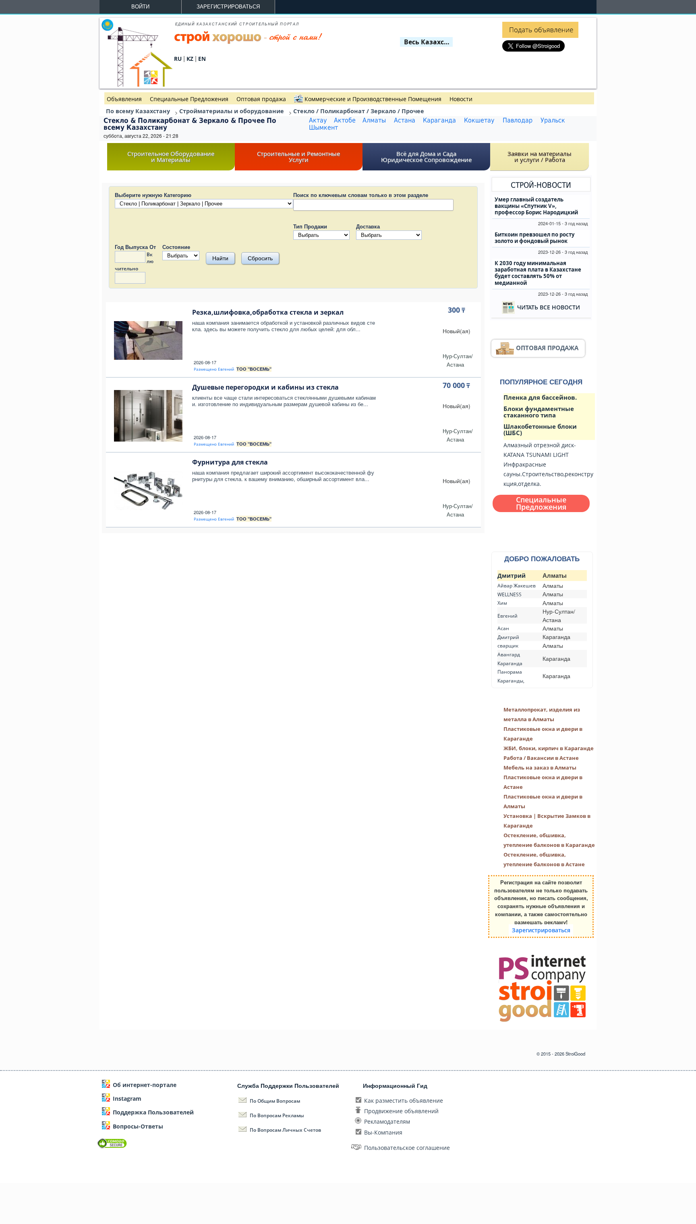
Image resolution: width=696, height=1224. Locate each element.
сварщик (507, 645)
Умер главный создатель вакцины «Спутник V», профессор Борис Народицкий (536, 206)
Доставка (368, 226)
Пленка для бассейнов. (540, 397)
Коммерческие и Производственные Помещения (372, 99)
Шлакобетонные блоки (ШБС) (540, 429)
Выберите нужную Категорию (153, 195)
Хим (502, 603)
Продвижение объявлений (401, 1111)
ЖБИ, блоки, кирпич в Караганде (548, 748)
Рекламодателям (387, 1121)
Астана (404, 120)
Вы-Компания (383, 1132)
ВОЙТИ (140, 7)
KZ (189, 58)
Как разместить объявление (403, 1100)
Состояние (176, 247)
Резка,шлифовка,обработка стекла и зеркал (268, 312)
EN (202, 58)
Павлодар (517, 120)
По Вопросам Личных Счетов (285, 1130)
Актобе (345, 120)
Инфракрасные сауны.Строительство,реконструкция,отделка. (548, 474)
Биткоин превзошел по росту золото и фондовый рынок (534, 238)
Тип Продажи (310, 226)
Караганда (439, 120)
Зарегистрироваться (228, 7)
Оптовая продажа (261, 99)
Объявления (124, 99)
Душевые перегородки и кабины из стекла (265, 387)
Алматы (374, 120)
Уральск (553, 120)
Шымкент (323, 127)
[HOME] (137, 84)
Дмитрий (511, 575)
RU (178, 58)
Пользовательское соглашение (407, 1147)
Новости (461, 99)
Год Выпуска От (135, 247)
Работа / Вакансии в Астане (541, 757)
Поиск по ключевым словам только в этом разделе (360, 195)
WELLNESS (509, 594)
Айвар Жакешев (516, 585)
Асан (503, 628)
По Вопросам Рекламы (277, 1115)
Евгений (507, 615)
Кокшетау (479, 120)
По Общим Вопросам (275, 1101)
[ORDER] (540, 35)
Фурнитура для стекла (230, 462)
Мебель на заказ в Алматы (539, 767)
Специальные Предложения (189, 99)
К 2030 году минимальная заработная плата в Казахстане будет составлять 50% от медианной (538, 272)
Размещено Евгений (214, 369)
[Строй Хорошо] (248, 42)
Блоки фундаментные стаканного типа (538, 412)
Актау (318, 120)
